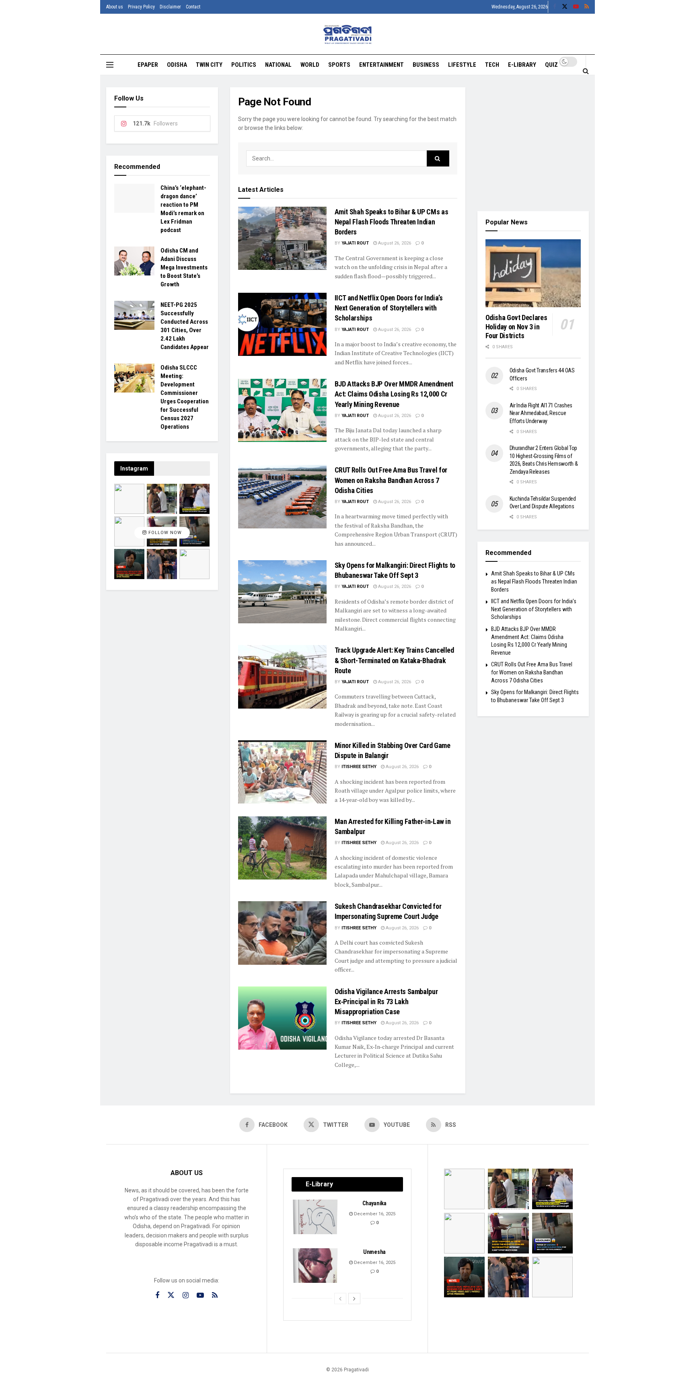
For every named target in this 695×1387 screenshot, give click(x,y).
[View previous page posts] (340, 1298)
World (309, 64)
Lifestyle (462, 64)
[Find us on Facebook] (554, 7)
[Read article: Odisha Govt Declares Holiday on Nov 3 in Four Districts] (533, 273)
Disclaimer (170, 7)
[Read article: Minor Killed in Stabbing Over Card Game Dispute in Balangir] (282, 771)
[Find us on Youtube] (576, 7)
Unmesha (374, 1252)
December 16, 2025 (374, 1213)
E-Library (522, 64)
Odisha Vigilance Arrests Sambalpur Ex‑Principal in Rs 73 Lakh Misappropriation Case (386, 1001)
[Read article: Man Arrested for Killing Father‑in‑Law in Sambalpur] (282, 847)
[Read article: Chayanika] (316, 1217)
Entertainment (381, 64)
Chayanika (374, 1203)
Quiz (551, 64)
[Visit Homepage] (348, 34)
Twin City (209, 64)
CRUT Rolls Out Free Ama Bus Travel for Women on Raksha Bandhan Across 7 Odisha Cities (391, 480)
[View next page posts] (354, 1298)
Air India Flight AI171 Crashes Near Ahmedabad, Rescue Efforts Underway (541, 413)
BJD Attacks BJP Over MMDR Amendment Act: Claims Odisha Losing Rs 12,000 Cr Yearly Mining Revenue (394, 394)
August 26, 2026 (394, 243)
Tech (492, 64)
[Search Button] (586, 71)
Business (426, 64)
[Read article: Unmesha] (316, 1265)
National (278, 64)
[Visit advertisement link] (533, 143)
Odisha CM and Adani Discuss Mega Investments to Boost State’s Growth (184, 267)
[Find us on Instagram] (186, 1295)
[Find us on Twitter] (565, 7)
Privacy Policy (141, 7)
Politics (243, 64)
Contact (193, 7)
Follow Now (164, 532)
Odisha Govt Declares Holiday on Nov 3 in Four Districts (516, 326)
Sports (339, 64)
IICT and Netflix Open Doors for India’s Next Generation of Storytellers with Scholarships (389, 308)
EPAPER (148, 64)
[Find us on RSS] (586, 7)
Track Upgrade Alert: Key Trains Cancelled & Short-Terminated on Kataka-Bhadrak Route (394, 660)
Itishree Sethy (358, 766)
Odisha (177, 64)
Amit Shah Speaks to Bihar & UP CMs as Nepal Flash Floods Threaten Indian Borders (391, 222)
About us (114, 7)
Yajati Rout (355, 243)
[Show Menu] (109, 65)
